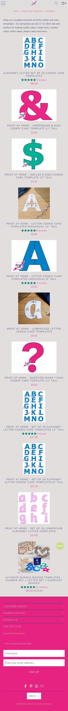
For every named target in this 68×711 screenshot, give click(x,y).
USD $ (32, 696)
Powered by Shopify (42, 704)
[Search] (56, 3)
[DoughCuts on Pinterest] (31, 687)
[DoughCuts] (34, 3)
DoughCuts (29, 704)
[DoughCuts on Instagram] (36, 687)
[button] (28, 79)
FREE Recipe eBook (16, 633)
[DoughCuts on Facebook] (25, 687)
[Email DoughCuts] (42, 687)
